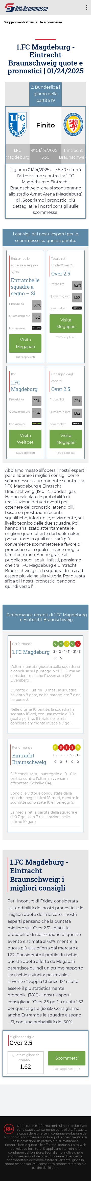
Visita (25, 343)
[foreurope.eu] (26, 7)
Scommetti (66, 1058)
